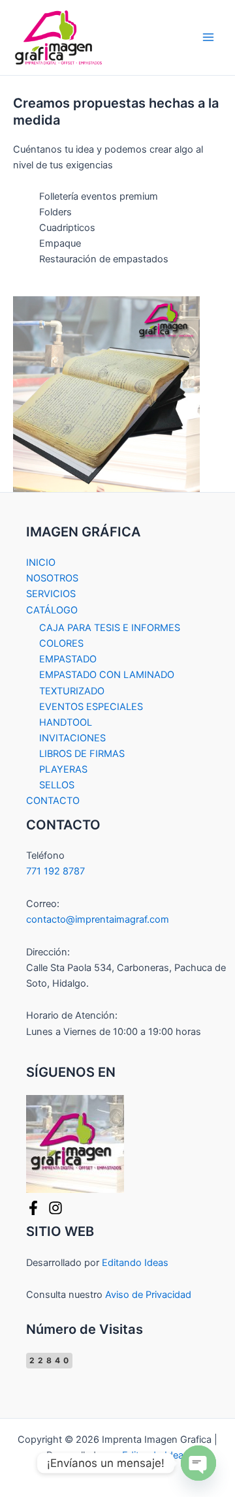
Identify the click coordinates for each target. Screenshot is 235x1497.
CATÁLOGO (52, 610)
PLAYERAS (63, 769)
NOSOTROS (52, 578)
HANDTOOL (65, 722)
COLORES (61, 643)
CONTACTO (53, 801)
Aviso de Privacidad (148, 1295)
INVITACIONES (72, 738)
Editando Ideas (135, 1263)
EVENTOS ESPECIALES (91, 707)
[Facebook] (33, 1208)
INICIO (40, 562)
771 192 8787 (55, 871)
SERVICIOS (51, 594)
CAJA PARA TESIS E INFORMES (109, 628)
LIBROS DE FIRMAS (82, 754)
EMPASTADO (68, 659)
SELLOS (56, 785)
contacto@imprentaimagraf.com (97, 919)
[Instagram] (55, 1208)
